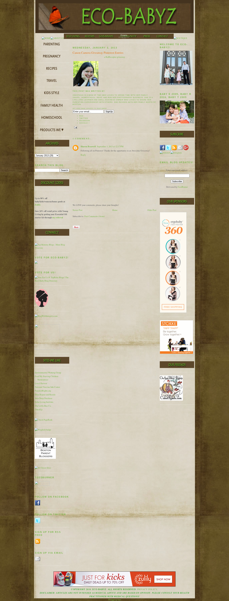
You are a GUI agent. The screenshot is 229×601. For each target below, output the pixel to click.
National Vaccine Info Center (47, 387)
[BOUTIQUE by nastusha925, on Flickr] (180, 38)
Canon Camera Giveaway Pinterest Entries (98, 53)
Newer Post (77, 210)
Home (115, 210)
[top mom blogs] (52, 247)
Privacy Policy (147, 589)
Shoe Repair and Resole (45, 394)
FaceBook (84, 121)
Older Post (151, 210)
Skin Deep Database (43, 398)
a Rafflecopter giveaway (114, 57)
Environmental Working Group (48, 372)
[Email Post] (75, 127)
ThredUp (38, 409)
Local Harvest (41, 383)
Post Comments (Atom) (94, 216)
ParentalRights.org (43, 390)
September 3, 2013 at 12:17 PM (110, 146)
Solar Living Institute (44, 402)
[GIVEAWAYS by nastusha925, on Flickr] (106, 38)
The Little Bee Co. (43, 405)
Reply (83, 154)
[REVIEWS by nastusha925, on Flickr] (90, 38)
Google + (84, 123)
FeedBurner (183, 187)
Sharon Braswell (88, 146)
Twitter (83, 118)
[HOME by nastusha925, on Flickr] (46, 38)
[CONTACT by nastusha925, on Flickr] (163, 38)
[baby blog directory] (52, 280)
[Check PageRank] (43, 419)
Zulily (38, 204)
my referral (57, 217)
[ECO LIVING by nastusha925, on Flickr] (73, 38)
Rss (81, 116)
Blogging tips (114, 599)
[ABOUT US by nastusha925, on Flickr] (57, 38)
